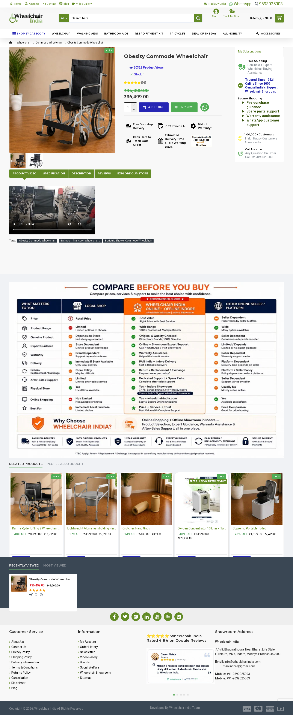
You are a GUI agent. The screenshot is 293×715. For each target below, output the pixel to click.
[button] (174, 695)
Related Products (25, 464)
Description (81, 173)
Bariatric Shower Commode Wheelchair (128, 240)
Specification (54, 173)
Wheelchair (23, 42)
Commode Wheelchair (49, 42)
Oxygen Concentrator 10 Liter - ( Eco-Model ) (202, 528)
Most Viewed (54, 565)
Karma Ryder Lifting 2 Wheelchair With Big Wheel (37, 528)
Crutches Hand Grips (136, 528)
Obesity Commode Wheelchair (37, 240)
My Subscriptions (249, 51)
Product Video (24, 173)
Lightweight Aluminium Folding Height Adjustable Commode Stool (92, 528)
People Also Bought (65, 464)
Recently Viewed (24, 565)
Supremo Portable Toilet (249, 528)
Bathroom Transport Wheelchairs (80, 240)
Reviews (104, 173)
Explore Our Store (132, 173)
